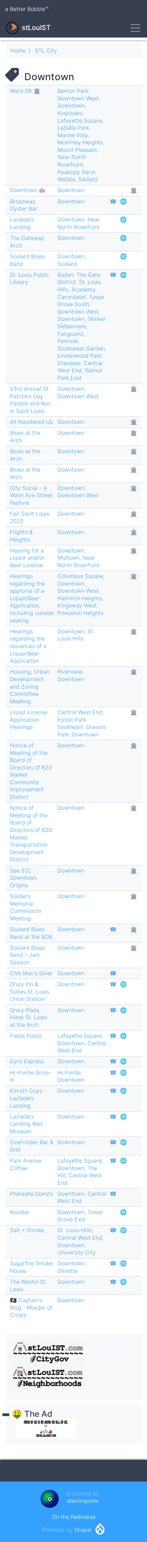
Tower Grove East (80, 1216)
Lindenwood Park (79, 355)
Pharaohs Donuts (31, 1193)
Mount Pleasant (77, 149)
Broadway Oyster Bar (23, 205)
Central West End (80, 367)
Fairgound (70, 333)
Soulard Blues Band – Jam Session (27, 955)
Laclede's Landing (22, 223)
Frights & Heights (21, 536)
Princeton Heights (80, 612)
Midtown (68, 557)
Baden (65, 274)
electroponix (82, 1500)
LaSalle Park (73, 127)
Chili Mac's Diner (31, 973)
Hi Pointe (69, 1072)
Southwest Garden (81, 348)
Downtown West (78, 98)
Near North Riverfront (71, 161)
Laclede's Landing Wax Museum (26, 1124)
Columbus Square (80, 576)
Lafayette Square (79, 120)
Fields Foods (26, 1035)
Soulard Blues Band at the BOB (31, 933)
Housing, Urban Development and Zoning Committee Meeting (30, 686)
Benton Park (72, 90)
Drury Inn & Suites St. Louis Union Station (29, 991)
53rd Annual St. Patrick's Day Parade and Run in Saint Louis (30, 399)
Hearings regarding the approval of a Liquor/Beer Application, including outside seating (32, 598)
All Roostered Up (31, 421)
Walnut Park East (79, 374)
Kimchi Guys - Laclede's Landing (28, 1098)
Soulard (88, 179)
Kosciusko (69, 113)
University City (76, 1252)
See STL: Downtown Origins (23, 878)
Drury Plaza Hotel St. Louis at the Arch (28, 1017)
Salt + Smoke (27, 1230)
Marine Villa (72, 135)
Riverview (69, 671)
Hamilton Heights (79, 598)
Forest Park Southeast (71, 723)
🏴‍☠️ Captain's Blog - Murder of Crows (31, 1307)
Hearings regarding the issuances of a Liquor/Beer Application (28, 646)
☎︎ (113, 201)
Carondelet (71, 296)
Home (18, 50)
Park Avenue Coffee (26, 1164)
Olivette (67, 1270)
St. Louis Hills (75, 635)
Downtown (70, 105)
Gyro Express (27, 1061)
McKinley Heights (80, 142)
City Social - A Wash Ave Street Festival (31, 495)
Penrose (67, 340)
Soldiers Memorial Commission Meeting (25, 907)
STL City (46, 50)
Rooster (19, 1212)
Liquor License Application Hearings (28, 719)
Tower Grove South (81, 300)
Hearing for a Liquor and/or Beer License (27, 557)
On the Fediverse (73, 1516)
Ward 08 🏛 (25, 90)
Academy (83, 289)
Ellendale (69, 363)
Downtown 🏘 (27, 190)
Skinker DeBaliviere (81, 322)
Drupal (83, 1529)
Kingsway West (77, 605)
